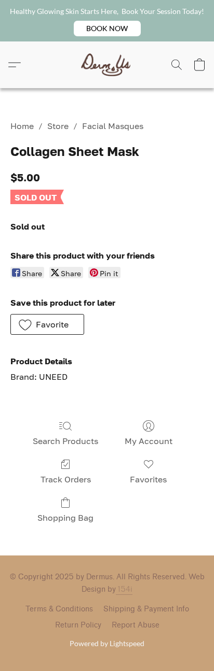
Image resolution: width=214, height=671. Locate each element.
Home (22, 126)
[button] (107, 28)
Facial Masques (112, 126)
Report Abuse (135, 625)
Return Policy (78, 625)
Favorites (148, 479)
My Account (148, 441)
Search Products (65, 441)
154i (124, 589)
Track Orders (66, 479)
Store (58, 126)
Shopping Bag (65, 517)
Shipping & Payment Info (146, 609)
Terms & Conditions (59, 609)
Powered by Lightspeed (107, 643)
